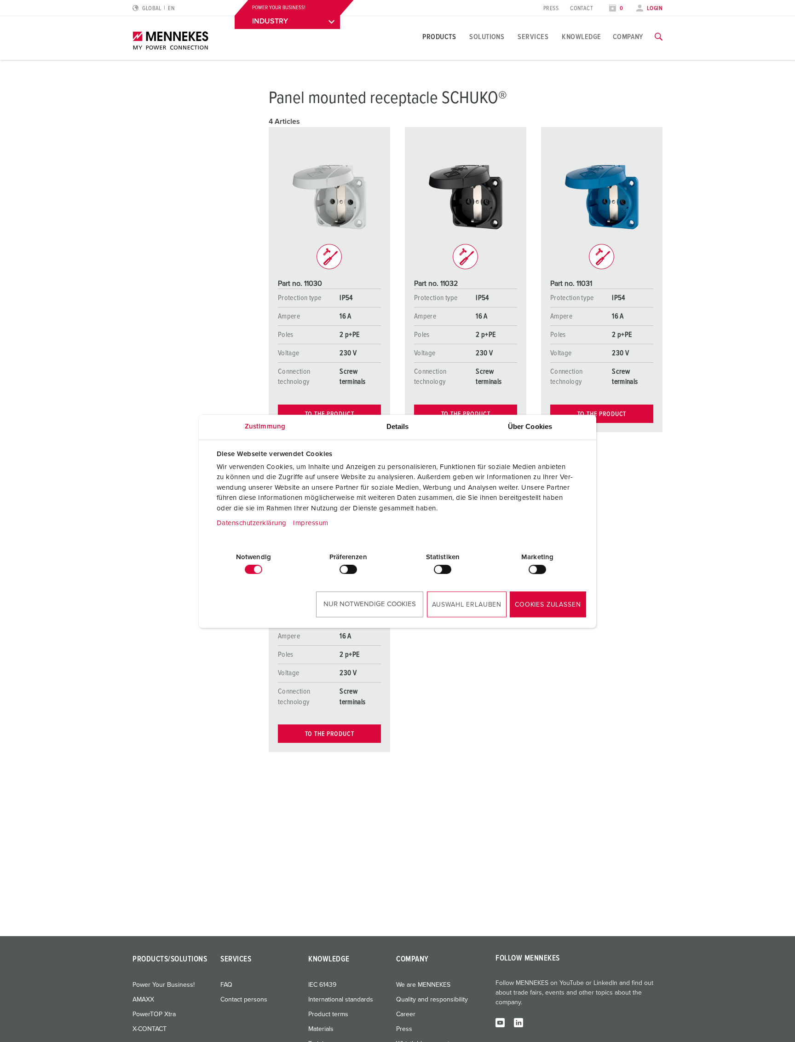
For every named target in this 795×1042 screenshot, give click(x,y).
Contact (581, 9)
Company (628, 37)
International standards (340, 999)
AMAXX (143, 999)
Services (533, 37)
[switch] (348, 569)
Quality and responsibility (432, 999)
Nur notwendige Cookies (369, 604)
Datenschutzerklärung (252, 523)
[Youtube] (500, 1022)
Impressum (310, 523)
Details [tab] (397, 426)
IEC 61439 (322, 985)
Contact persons (243, 999)
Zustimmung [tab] (265, 426)
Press (551, 9)
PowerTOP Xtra (154, 1014)
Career (405, 1014)
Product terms (328, 1014)
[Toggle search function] (658, 37)
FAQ (226, 985)
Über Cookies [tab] (530, 426)
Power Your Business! (163, 985)
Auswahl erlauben (466, 605)
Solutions (486, 37)
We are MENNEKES (423, 985)
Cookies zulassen (548, 605)
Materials (321, 1029)
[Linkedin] (518, 1022)
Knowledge (581, 37)
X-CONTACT (149, 1029)
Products (439, 37)
